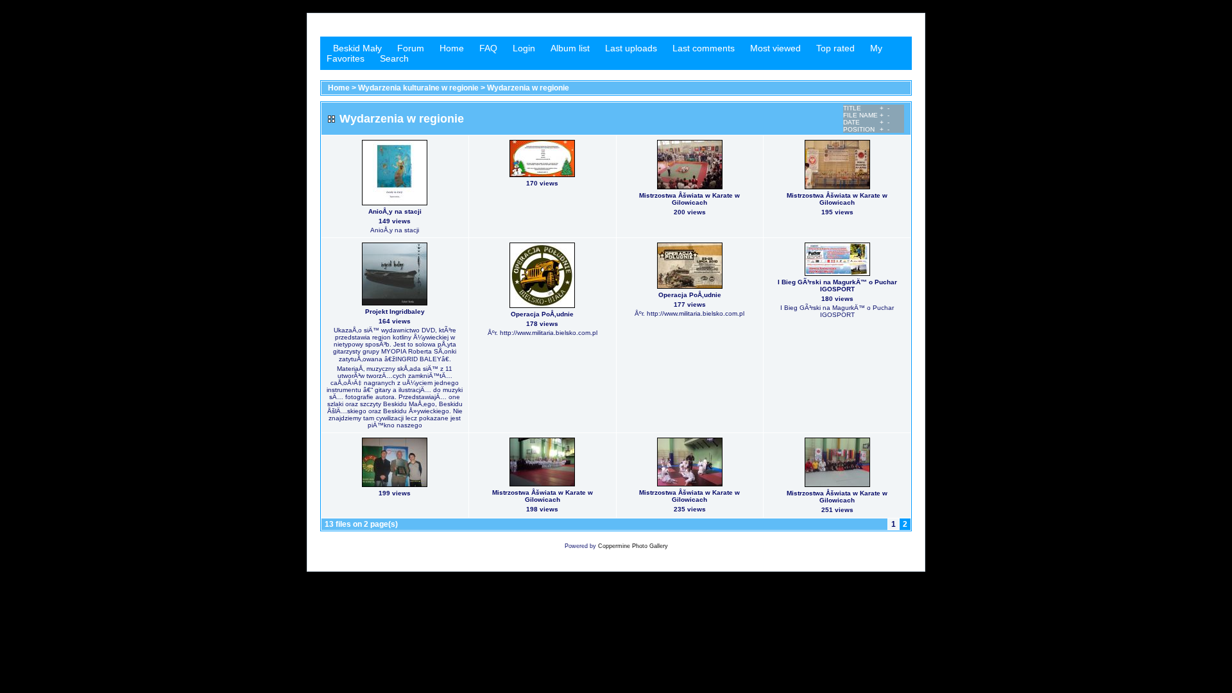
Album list (570, 48)
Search (394, 58)
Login (524, 48)
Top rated (835, 48)
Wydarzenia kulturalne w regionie (418, 87)
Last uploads (631, 48)
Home (452, 48)
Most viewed (775, 48)
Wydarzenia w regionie (528, 87)
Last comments (703, 48)
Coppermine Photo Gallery (633, 546)
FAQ (488, 48)
